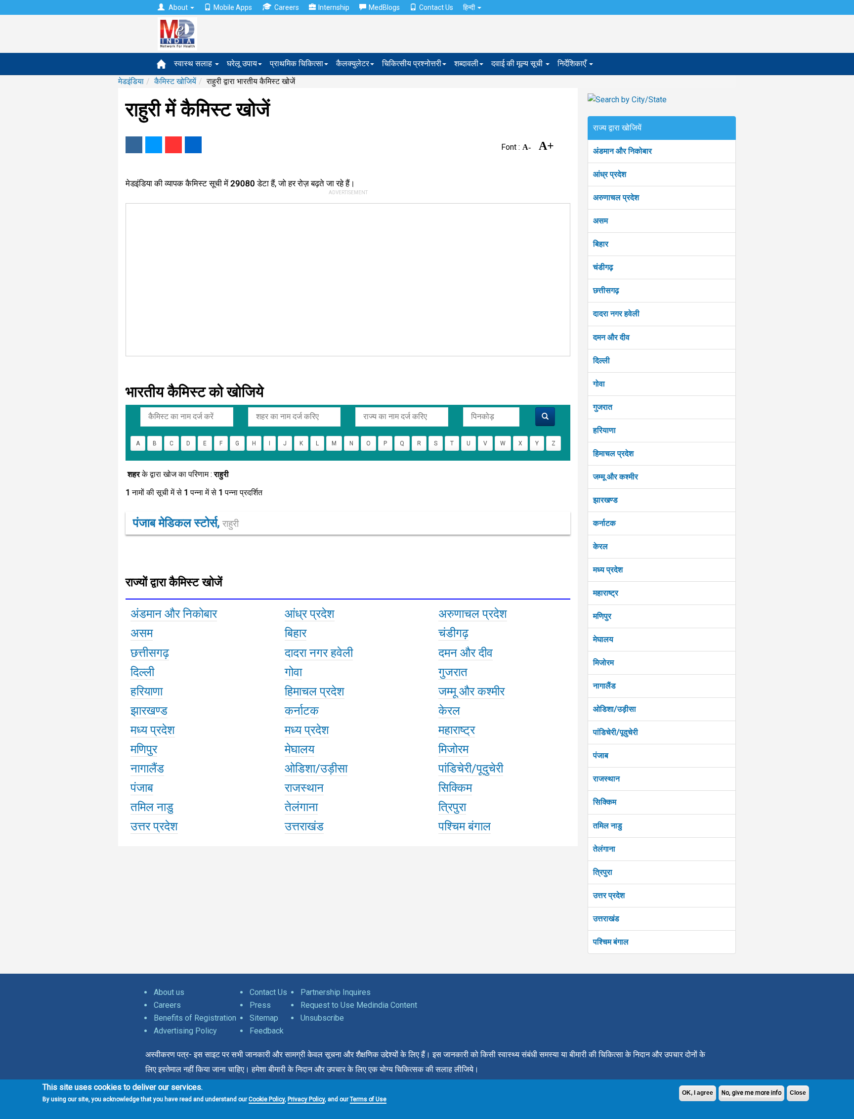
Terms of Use (368, 1099)
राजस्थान (606, 778)
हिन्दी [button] (469, 7)
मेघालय (603, 639)
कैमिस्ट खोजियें (175, 81)
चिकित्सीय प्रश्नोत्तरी (411, 63)
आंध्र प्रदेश (609, 174)
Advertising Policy (185, 1030)
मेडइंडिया (131, 81)
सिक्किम (604, 802)
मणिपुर (602, 616)
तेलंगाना (604, 849)
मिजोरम (603, 662)
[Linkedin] (193, 144)
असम (600, 220)
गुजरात (602, 407)
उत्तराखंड (606, 918)
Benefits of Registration (195, 1018)
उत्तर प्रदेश (609, 895)
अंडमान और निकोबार (622, 151)
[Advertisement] (343, 278)
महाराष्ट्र (605, 593)
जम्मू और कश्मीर (615, 476)
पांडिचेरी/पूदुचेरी (615, 732)
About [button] (178, 7)
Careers (286, 7)
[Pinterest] (173, 144)
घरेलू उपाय (242, 63)
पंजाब (600, 755)
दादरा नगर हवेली (616, 313)
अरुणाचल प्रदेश (616, 197)
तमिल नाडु (607, 825)
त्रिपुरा (602, 872)
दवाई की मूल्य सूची (518, 63)
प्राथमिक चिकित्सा (296, 63)
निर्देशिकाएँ (572, 63)
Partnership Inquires (335, 992)
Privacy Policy (306, 1099)
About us (169, 992)
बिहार (600, 244)
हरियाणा (604, 430)
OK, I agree (697, 1092)
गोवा (599, 383)
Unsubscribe (322, 1018)
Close (798, 1092)
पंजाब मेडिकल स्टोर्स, (186, 523)
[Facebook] (134, 144)
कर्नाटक (604, 523)
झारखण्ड (605, 500)
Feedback (267, 1030)
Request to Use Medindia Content (358, 1005)
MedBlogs (384, 7)
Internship (333, 7)
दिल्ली (601, 360)
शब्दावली (466, 63)
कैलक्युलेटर (352, 63)
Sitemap (264, 1018)
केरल (600, 546)
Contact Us (436, 7)
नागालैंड (604, 685)
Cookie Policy (267, 1099)
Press (260, 1005)
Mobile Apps (233, 7)
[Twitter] (153, 144)
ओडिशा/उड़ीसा (614, 709)
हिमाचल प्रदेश (613, 453)
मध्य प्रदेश (608, 569)
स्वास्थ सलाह (194, 63)
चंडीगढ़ (603, 267)
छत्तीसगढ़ (606, 290)
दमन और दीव (611, 337)
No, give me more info (751, 1092)
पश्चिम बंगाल (611, 942)
